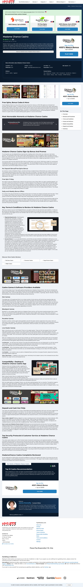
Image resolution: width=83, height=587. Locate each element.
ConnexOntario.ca (31, 563)
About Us (38, 525)
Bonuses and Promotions (69, 116)
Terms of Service (40, 532)
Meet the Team (40, 528)
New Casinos (71, 1)
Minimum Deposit (60, 1)
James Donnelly (25, 503)
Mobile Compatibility (68, 124)
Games (51, 1)
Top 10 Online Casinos (24, 1)
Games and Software (68, 121)
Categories (43, 1)
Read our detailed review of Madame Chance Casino (28, 51)
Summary (65, 128)
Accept (69, 584)
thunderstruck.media (8, 543)
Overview (65, 114)
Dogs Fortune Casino (48, 260)
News (37, 536)
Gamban (46, 567)
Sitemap (38, 541)
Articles (38, 526)
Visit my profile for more (15, 514)
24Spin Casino (8, 263)
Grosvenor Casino (28, 260)
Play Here (17, 28)
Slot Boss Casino (9, 260)
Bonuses (35, 1)
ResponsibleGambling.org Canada (55, 563)
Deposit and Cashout (68, 126)
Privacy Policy (39, 530)
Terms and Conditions (68, 119)
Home (69, 6)
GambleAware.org (9, 565)
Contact (38, 539)
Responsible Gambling (42, 534)
